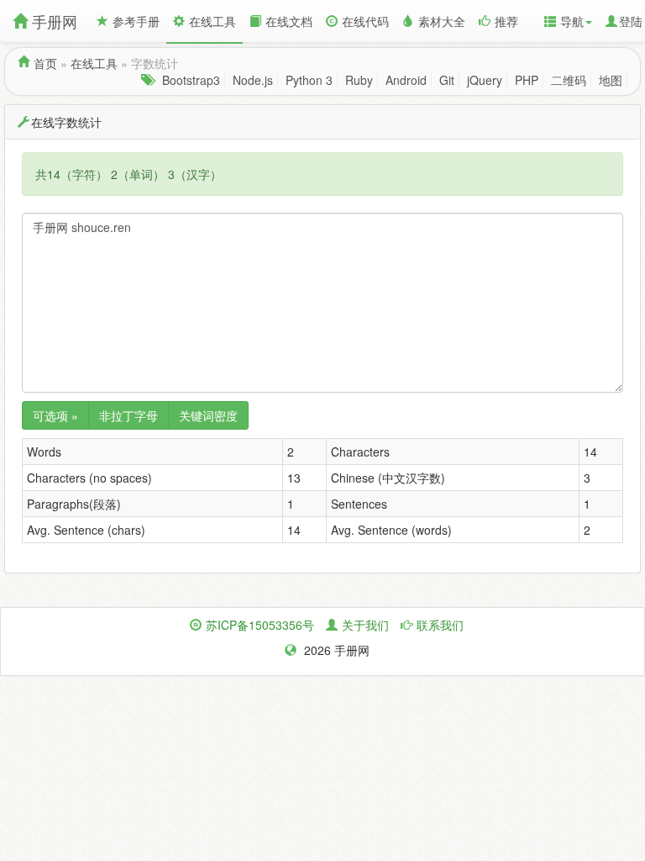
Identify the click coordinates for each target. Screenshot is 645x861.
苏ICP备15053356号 (260, 624)
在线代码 (365, 21)
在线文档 (288, 21)
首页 (45, 63)
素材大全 (441, 21)
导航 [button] (572, 21)
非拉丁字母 (128, 415)
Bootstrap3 (191, 79)
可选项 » (55, 415)
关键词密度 (208, 415)
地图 (610, 79)
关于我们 (365, 624)
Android (406, 79)
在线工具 (212, 21)
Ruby (359, 79)
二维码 (568, 79)
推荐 (506, 21)
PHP (526, 79)
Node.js (253, 79)
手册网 (54, 21)
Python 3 (309, 79)
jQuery (484, 79)
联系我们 (440, 624)
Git (446, 79)
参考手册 (136, 21)
